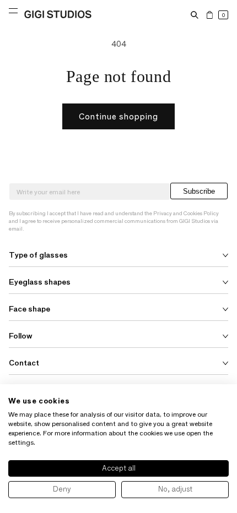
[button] (194, 14)
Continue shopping (118, 116)
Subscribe (199, 191)
